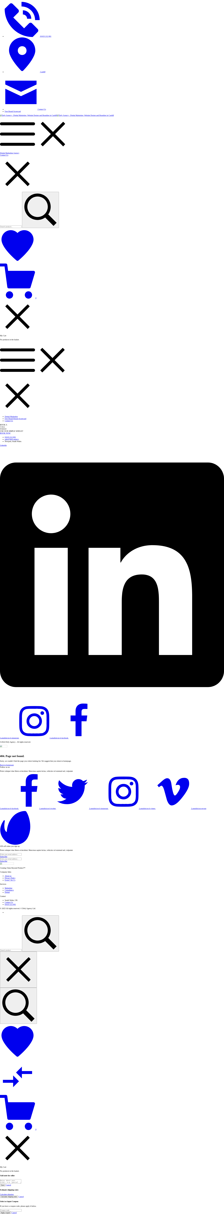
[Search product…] (18, 1006)
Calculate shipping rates (9, 1197)
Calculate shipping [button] (7, 1194)
